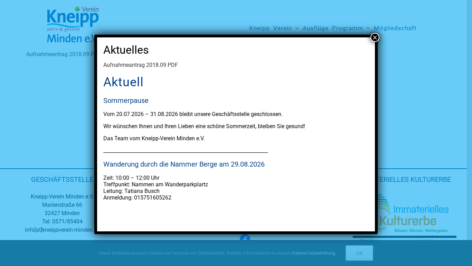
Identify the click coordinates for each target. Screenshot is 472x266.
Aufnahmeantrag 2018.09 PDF (140, 65)
